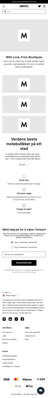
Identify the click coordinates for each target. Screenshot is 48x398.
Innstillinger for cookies (11, 366)
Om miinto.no (7, 332)
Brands (5, 343)
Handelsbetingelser (9, 356)
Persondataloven (8, 359)
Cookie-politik (7, 363)
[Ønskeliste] (39, 6)
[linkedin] (10, 319)
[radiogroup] (24, 244)
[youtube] (16, 319)
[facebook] (22, 319)
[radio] (12, 242)
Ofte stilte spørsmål (32, 332)
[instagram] (4, 319)
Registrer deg (24, 263)
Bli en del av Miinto (9, 339)
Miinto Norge (10, 295)
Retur (27, 339)
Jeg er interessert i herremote (25, 247)
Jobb (4, 336)
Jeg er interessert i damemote (25, 242)
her (29, 213)
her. (35, 272)
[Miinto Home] (24, 6)
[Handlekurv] (44, 6)
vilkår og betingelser (32, 270)
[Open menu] (4, 6)
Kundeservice (30, 336)
